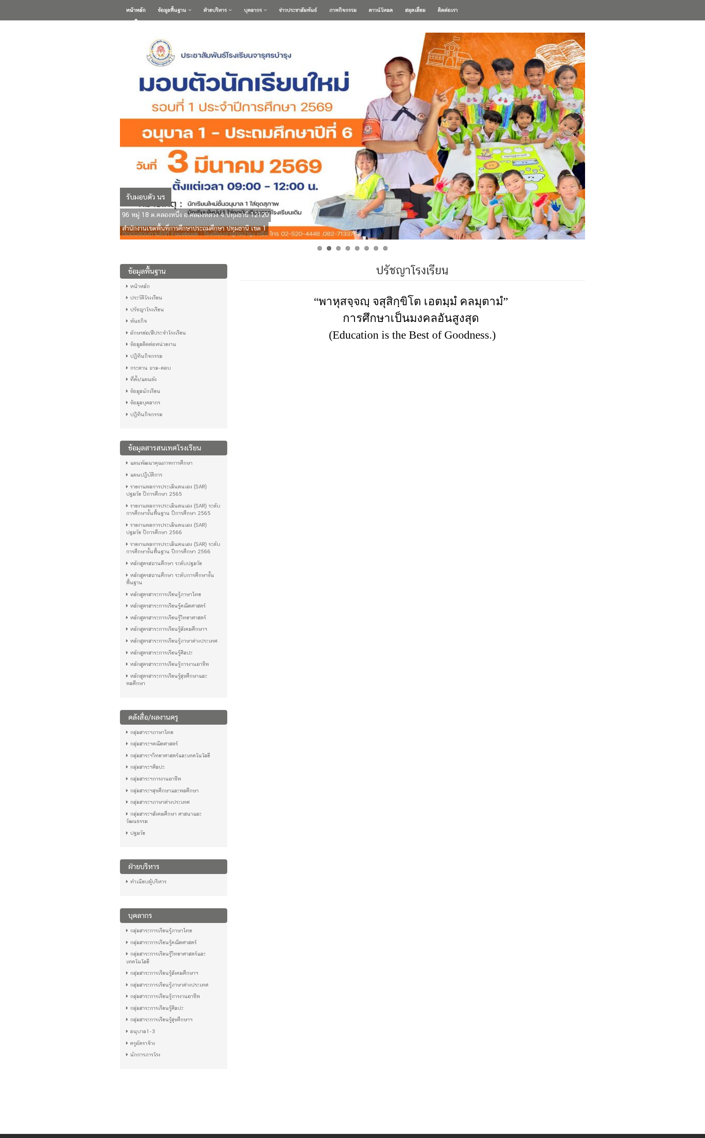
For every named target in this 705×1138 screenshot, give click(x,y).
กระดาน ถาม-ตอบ (150, 368)
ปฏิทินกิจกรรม (146, 356)
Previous (111, 134)
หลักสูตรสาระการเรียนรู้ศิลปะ (161, 653)
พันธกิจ (138, 321)
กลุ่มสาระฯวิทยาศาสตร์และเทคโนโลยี (170, 755)
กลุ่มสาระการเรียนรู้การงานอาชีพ (165, 996)
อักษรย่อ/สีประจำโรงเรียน (158, 333)
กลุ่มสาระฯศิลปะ (147, 767)
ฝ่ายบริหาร (216, 10)
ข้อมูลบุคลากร (145, 402)
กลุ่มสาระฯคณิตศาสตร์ (154, 744)
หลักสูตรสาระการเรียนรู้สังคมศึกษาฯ (168, 629)
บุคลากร (254, 10)
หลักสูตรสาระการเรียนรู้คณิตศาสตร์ (168, 606)
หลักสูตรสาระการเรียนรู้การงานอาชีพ (169, 664)
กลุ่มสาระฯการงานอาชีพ (155, 779)
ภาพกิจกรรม (343, 10)
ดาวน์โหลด (381, 10)
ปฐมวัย (137, 833)
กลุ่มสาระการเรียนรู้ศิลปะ (157, 1008)
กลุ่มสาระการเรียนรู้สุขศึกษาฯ (161, 1019)
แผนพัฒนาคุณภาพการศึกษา (161, 463)
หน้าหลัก (136, 10)
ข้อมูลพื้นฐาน (173, 10)
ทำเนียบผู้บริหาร (148, 881)
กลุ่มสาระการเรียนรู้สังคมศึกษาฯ (164, 973)
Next (594, 134)
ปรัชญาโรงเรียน (147, 309)
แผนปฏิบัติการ (146, 475)
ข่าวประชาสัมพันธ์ (298, 10)
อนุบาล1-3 (142, 1031)
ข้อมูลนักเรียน (145, 391)
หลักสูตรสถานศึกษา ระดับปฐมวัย (166, 563)
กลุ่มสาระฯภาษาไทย (151, 732)
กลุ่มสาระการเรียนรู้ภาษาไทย (161, 930)
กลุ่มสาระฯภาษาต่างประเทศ (160, 802)
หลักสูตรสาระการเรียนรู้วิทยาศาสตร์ (168, 617)
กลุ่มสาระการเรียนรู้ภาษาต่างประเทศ (169, 985)
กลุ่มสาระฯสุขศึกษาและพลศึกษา (164, 791)
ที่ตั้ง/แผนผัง (143, 379)
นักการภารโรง (145, 1054)
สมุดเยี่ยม (415, 10)
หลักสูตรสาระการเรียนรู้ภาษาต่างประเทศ (173, 641)
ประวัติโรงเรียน (146, 298)
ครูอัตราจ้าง (142, 1043)
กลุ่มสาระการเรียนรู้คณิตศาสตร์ (163, 942)
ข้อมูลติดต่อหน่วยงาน (153, 344)
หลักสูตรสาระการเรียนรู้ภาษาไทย (165, 594)
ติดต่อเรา (448, 10)
